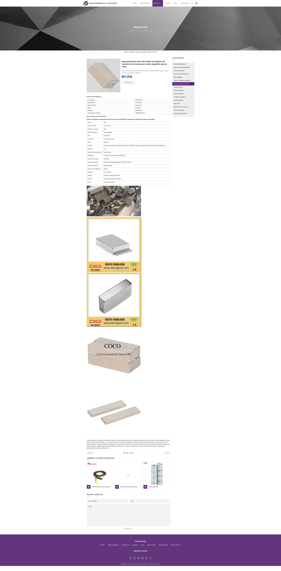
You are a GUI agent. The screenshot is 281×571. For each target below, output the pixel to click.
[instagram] (146, 558)
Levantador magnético (179, 97)
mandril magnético (178, 100)
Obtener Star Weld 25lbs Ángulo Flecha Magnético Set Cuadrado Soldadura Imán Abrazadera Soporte (129, 487)
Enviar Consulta (128, 82)
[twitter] (138, 558)
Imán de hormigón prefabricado (182, 67)
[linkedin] (134, 558)
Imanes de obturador (179, 110)
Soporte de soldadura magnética (182, 80)
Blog (175, 3)
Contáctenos (184, 3)
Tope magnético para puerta (181, 106)
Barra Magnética (178, 77)
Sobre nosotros (145, 3)
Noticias (168, 3)
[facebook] (130, 558)
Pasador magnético (179, 93)
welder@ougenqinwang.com (154, 564)
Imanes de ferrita (178, 87)
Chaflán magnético (179, 90)
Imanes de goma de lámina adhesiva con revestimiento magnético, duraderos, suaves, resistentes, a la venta (101, 487)
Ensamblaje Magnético (180, 64)
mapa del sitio (163, 545)
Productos (157, 3)
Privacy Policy (176, 545)
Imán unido (177, 103)
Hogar (135, 3)
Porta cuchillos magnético (180, 113)
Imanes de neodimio (179, 70)
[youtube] (142, 558)
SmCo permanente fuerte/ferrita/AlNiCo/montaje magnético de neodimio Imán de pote (158, 487)
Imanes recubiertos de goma (181, 74)
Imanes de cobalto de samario (143, 52)
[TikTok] (150, 558)
